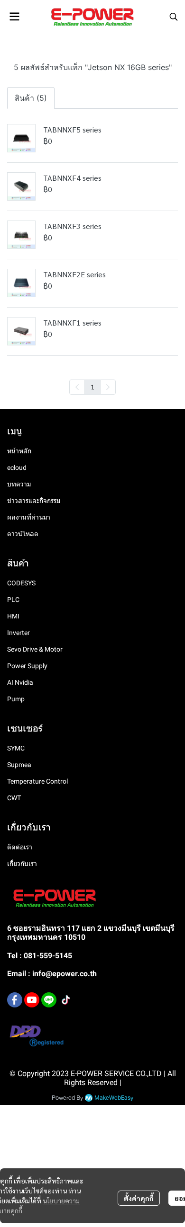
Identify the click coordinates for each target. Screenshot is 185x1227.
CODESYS (21, 583)
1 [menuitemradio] (92, 386)
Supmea (19, 764)
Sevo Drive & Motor (35, 649)
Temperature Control (37, 781)
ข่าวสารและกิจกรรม (33, 500)
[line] (48, 999)
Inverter (18, 632)
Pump (16, 699)
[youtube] (31, 999)
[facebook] (14, 999)
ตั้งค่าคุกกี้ (139, 1198)
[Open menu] (14, 16)
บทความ (19, 484)
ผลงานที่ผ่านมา (28, 517)
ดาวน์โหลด (22, 534)
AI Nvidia (20, 682)
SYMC (16, 748)
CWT (14, 798)
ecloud (17, 467)
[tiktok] (66, 999)
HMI (13, 616)
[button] (173, 16)
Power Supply (27, 666)
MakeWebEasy (113, 1098)
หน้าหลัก (19, 451)
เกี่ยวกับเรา (22, 863)
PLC (13, 599)
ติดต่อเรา (19, 847)
